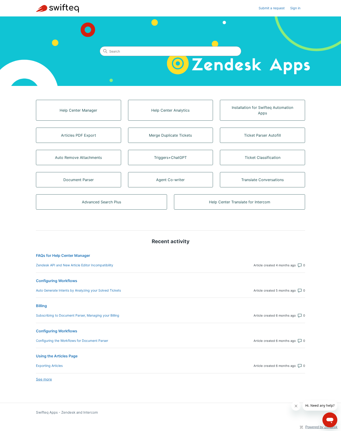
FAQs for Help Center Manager (63, 255)
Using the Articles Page (56, 356)
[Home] (57, 8)
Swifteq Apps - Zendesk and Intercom (67, 412)
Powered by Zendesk (321, 427)
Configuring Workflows (56, 280)
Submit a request (272, 8)
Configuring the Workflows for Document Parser (72, 341)
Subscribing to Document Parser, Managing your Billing (77, 315)
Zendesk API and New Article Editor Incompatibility (74, 265)
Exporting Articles (49, 366)
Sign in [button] (295, 8)
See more (44, 379)
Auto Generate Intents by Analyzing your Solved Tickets (78, 290)
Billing (41, 305)
